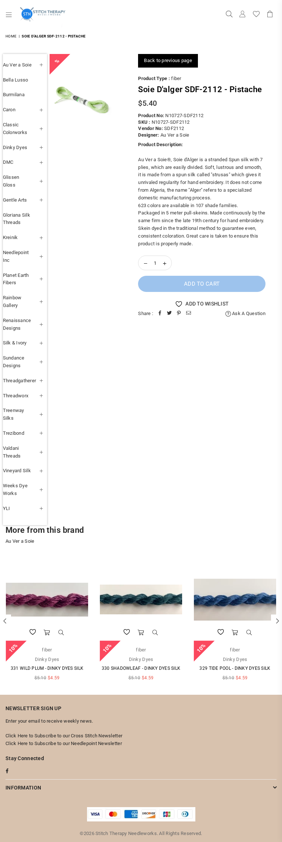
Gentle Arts (15, 200)
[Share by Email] (188, 314)
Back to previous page (168, 60)
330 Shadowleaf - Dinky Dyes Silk (141, 668)
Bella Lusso (15, 80)
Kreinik (10, 237)
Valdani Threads (12, 452)
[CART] (269, 14)
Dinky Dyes (15, 147)
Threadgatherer (19, 380)
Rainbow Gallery (12, 301)
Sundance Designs (14, 361)
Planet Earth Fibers (16, 279)
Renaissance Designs (17, 324)
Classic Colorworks (15, 128)
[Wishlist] (256, 14)
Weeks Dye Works (15, 489)
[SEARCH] (229, 14)
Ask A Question (248, 313)
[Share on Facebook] (159, 314)
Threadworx (16, 395)
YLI (6, 508)
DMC (8, 162)
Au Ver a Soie (17, 65)
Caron (9, 109)
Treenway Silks (13, 414)
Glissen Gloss (11, 181)
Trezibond (13, 433)
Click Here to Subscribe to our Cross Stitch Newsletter (64, 735)
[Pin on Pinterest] (179, 314)
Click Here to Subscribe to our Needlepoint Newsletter (64, 743)
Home (11, 36)
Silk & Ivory (15, 343)
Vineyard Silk (17, 470)
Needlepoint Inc (16, 256)
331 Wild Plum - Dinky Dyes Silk (47, 668)
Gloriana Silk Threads (16, 218)
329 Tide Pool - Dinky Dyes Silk (234, 668)
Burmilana (14, 94)
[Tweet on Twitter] (169, 314)
